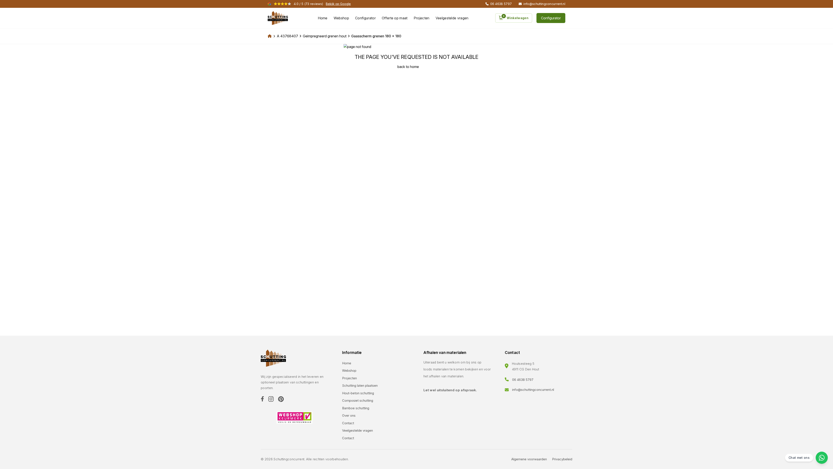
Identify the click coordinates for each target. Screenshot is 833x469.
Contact (348, 423)
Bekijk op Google (338, 4)
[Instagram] (271, 399)
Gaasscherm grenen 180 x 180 (376, 36)
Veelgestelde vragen (452, 18)
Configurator (365, 18)
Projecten (422, 18)
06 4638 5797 (522, 380)
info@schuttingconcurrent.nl (533, 390)
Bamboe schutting (355, 408)
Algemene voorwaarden (529, 459)
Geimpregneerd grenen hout (324, 36)
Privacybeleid (562, 459)
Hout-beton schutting (358, 393)
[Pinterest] (281, 399)
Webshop (341, 18)
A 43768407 (287, 36)
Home (323, 18)
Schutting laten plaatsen (360, 385)
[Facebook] (262, 399)
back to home (408, 66)
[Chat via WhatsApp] (822, 458)
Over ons (349, 415)
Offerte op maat (395, 18)
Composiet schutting (357, 400)
